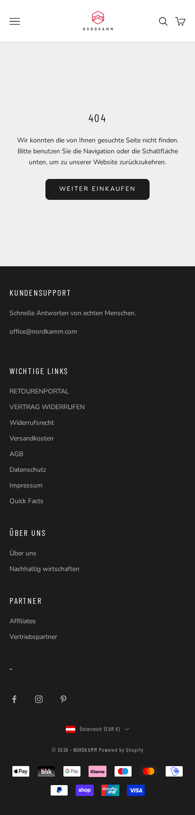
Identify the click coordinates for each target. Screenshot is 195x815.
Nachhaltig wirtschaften (44, 568)
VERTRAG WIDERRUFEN (47, 407)
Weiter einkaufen (97, 189)
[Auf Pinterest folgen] (63, 699)
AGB (16, 454)
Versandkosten (31, 438)
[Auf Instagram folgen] (39, 699)
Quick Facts (26, 501)
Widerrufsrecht (31, 422)
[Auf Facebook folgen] (14, 699)
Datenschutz (27, 469)
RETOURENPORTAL (39, 391)
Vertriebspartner (33, 636)
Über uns (22, 553)
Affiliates (22, 621)
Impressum (26, 485)
